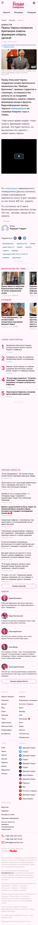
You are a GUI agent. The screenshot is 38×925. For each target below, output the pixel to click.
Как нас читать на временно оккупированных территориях (8, 825)
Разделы (22, 692)
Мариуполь (5, 770)
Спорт (3, 711)
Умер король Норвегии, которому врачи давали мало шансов (20, 393)
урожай (19, 247)
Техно (3, 719)
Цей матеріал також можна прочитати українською (20, 46)
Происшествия (6, 726)
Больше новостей (19, 586)
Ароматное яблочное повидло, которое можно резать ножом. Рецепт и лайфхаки (19, 347)
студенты (6, 250)
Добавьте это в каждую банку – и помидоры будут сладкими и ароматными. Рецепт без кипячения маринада (16, 497)
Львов (3, 751)
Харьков (4, 762)
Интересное (5, 734)
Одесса (4, 755)
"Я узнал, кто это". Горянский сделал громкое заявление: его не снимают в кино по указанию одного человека (17, 577)
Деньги (4, 704)
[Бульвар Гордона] (18, 5)
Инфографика (6, 730)
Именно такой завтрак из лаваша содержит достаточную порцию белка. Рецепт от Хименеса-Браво (20, 368)
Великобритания (8, 243)
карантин (28, 247)
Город (3, 743)
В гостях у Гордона (26, 704)
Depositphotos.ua (7, 873)
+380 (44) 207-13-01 (13, 836)
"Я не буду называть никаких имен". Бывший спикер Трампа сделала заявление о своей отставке (16, 566)
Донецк (4, 759)
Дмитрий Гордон (29, 748)
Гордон (4, 20)
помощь (32, 243)
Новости (6, 12)
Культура (4, 715)
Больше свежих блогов (19, 681)
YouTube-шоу (24, 734)
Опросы (22, 730)
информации (11, 188)
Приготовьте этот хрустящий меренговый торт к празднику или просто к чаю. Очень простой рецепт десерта (18, 485)
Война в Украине (7, 696)
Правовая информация (10, 818)
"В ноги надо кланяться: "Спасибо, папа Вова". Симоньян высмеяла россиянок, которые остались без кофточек (21, 381)
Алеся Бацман (28, 775)
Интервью (18, 12)
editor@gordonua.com (14, 842)
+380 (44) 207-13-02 (13, 839)
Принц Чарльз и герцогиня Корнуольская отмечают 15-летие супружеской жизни (12, 289)
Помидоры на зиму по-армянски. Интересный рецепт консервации (20, 358)
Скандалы (31, 12)
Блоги (5, 591)
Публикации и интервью (28, 700)
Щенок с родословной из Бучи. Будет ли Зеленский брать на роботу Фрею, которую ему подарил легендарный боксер (18, 510)
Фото (21, 722)
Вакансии (5, 807)
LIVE (20, 715)
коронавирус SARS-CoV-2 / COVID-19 (15, 254)
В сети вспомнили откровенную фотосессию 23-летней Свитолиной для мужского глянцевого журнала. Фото (17, 544)
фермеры (15, 250)
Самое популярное (12, 340)
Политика (5, 700)
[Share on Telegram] (24, 238)
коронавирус (16, 257)
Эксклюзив (23, 719)
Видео (21, 726)
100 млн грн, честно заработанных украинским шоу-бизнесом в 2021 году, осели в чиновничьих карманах (19, 674)
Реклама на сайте (8, 814)
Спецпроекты (24, 737)
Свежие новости (10, 470)
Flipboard (26, 783)
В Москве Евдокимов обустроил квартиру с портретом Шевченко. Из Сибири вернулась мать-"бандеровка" (17, 605)
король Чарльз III (8, 247)
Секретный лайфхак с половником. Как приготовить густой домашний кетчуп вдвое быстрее (17, 522)
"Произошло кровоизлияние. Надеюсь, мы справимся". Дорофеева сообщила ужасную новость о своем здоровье (17, 533)
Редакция (5, 811)
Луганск (4, 773)
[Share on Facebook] (15, 238)
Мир (3, 708)
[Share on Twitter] (19, 238)
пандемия (6, 257)
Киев (3, 747)
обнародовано (18, 108)
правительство (22, 243)
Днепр (3, 766)
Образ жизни (6, 722)
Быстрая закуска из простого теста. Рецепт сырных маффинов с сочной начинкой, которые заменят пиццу (16, 555)
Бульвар (12, 20)
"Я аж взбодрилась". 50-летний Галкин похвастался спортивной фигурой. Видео (12, 320)
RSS (24, 787)
